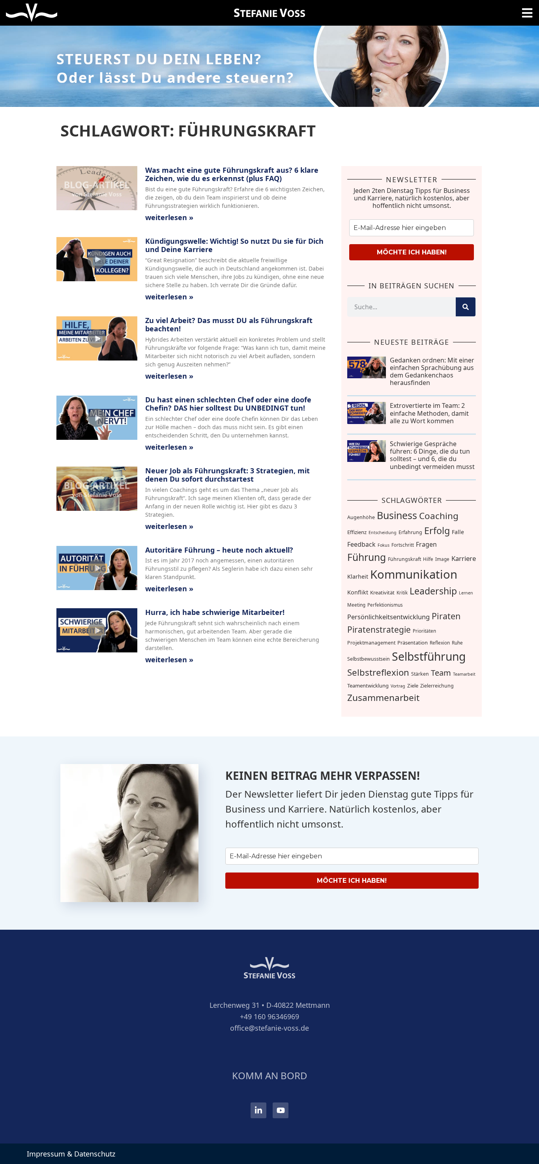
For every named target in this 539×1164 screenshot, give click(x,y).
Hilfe (428, 559)
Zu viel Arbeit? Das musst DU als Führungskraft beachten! (229, 325)
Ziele (412, 685)
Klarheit (357, 576)
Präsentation (412, 642)
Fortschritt (402, 545)
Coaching (439, 516)
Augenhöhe (361, 517)
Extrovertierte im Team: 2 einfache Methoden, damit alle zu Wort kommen (429, 413)
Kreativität (382, 592)
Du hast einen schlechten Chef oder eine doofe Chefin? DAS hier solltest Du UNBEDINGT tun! (228, 404)
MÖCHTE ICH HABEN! (412, 252)
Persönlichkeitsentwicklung (388, 616)
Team (441, 672)
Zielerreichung (437, 685)
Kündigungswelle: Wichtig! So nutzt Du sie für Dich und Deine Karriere (234, 245)
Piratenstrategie (379, 629)
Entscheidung (383, 532)
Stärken (420, 674)
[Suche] (465, 306)
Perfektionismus (385, 605)
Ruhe (457, 643)
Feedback (361, 544)
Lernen (466, 593)
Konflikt (357, 592)
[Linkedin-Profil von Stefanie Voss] (258, 1110)
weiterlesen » (169, 217)
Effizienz (357, 532)
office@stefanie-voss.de (269, 1028)
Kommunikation (413, 574)
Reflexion (440, 643)
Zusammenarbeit (383, 697)
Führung (366, 557)
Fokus (383, 545)
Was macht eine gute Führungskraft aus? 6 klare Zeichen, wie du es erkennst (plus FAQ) (231, 174)
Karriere (463, 558)
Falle (458, 532)
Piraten (446, 616)
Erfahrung (410, 532)
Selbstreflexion (378, 672)
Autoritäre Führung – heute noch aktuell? (219, 550)
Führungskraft (404, 559)
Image (442, 559)
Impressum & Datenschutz (71, 1153)
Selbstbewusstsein (368, 659)
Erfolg (437, 530)
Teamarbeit (464, 674)
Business (397, 515)
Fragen (426, 544)
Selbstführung (429, 656)
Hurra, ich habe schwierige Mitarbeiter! (214, 612)
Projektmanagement (371, 642)
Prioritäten (424, 631)
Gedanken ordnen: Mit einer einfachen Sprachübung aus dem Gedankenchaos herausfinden (432, 371)
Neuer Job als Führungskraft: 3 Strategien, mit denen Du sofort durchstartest (227, 475)
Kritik (402, 593)
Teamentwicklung (368, 685)
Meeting (356, 605)
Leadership (433, 591)
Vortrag (398, 686)
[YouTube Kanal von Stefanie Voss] (280, 1110)
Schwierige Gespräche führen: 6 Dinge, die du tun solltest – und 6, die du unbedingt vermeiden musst (432, 455)
